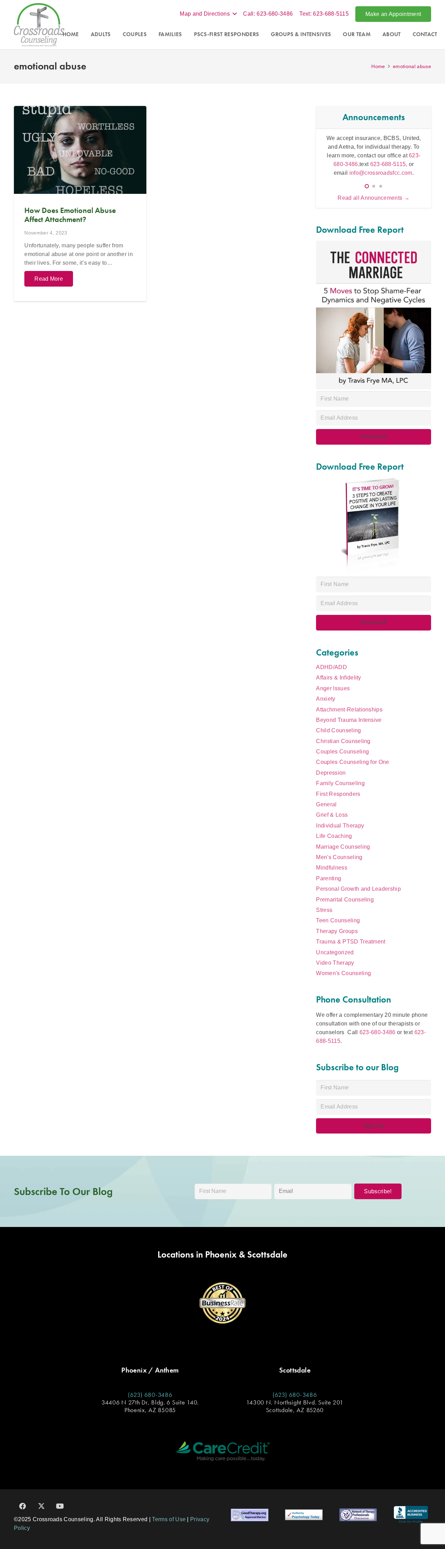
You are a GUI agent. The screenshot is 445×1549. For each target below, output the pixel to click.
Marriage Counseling (343, 847)
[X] (41, 1506)
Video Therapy (335, 963)
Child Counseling (338, 730)
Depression (331, 773)
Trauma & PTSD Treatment (350, 942)
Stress (324, 910)
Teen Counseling (338, 920)
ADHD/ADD (331, 667)
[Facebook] (22, 1506)
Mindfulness (331, 868)
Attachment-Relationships (349, 709)
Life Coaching (334, 836)
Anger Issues (333, 688)
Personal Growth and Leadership (358, 889)
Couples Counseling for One (352, 762)
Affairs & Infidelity (338, 678)
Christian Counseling (343, 741)
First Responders (338, 794)
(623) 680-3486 (150, 1395)
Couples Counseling (342, 752)
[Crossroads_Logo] (39, 25)
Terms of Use (169, 1519)
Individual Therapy (340, 826)
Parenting (328, 878)
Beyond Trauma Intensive (348, 720)
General (326, 804)
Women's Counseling (343, 973)
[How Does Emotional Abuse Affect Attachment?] (80, 203)
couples (341, 147)
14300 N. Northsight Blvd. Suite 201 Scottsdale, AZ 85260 (294, 1406)
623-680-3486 (377, 1032)
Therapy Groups (336, 931)
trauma (380, 147)
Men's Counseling (339, 857)
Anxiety (325, 699)
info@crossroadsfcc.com (380, 173)
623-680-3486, (383, 155)
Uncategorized (335, 952)
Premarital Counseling (345, 900)
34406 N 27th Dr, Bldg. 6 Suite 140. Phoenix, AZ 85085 (150, 1406)
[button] (208, 13)
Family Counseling (340, 783)
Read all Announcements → (374, 198)
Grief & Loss (332, 815)
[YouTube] (60, 1506)
